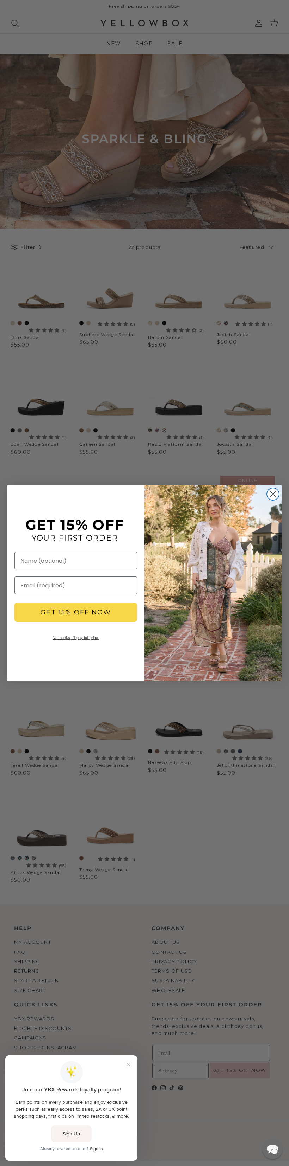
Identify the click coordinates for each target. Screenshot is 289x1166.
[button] (272, 1149)
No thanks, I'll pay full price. (76, 638)
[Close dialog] (273, 494)
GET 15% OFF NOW (76, 612)
